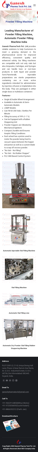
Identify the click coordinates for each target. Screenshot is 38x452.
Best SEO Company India (26, 448)
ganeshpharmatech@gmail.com (15, 392)
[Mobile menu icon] (34, 5)
